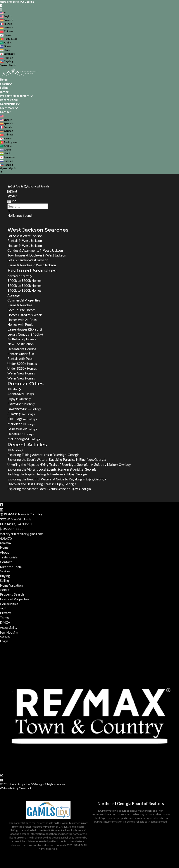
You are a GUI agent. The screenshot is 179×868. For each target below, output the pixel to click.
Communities (8, 104)
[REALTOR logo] (1, 780)
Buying (4, 92)
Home (4, 79)
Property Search (12, 594)
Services (5, 571)
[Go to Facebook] (1, 5)
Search (4, 83)
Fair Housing (9, 632)
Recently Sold (9, 100)
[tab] (89, 191)
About (4, 552)
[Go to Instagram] (1, 8)
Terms (4, 618)
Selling (4, 87)
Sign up (4, 65)
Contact (5, 112)
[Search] (8, 211)
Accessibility (8, 627)
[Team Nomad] (89, 770)
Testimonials (9, 557)
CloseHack (25, 788)
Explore (4, 589)
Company (5, 542)
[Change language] (3, 13)
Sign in (12, 65)
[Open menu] (1, 172)
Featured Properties (14, 599)
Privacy (5, 613)
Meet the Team (11, 567)
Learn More (7, 108)
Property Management (14, 95)
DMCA (5, 622)
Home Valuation (11, 585)
